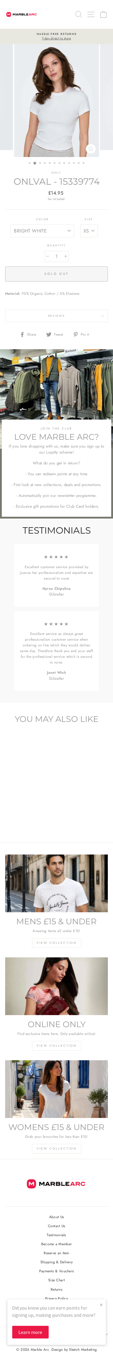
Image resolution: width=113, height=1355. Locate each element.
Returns (56, 1289)
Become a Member (56, 1243)
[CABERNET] (28, 821)
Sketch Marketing (83, 1349)
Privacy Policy (56, 1298)
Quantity (56, 245)
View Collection (56, 943)
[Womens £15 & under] (56, 1089)
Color (42, 219)
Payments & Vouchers (56, 1270)
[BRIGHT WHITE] (21, 821)
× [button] (101, 1304)
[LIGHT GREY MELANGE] (35, 821)
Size (89, 219)
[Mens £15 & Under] (56, 883)
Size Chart (56, 1280)
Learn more (30, 1332)
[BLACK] (14, 821)
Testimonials (56, 1234)
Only (56, 172)
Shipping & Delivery (56, 1261)
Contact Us (56, 1225)
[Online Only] (56, 986)
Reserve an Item (56, 1252)
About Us (56, 1216)
